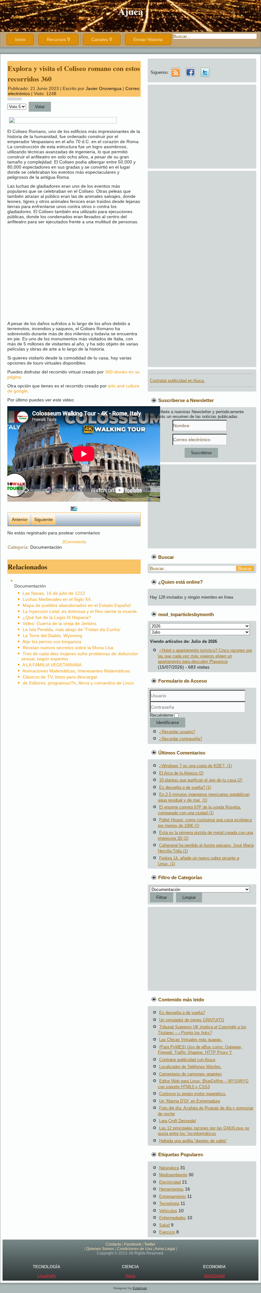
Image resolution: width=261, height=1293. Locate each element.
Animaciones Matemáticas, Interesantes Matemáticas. (76, 670)
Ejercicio (167, 1232)
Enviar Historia (148, 39)
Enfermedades (172, 1217)
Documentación (46, 547)
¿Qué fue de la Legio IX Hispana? (57, 617)
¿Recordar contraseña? (180, 738)
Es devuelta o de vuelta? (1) (185, 787)
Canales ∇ (101, 39)
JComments (74, 541)
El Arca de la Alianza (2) (181, 773)
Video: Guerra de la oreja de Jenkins (59, 623)
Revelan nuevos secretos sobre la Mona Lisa (68, 647)
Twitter (149, 1244)
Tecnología (169, 1203)
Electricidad (170, 1182)
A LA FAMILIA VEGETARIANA (51, 664)
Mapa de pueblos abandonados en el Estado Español (76, 605)
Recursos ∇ (58, 39)
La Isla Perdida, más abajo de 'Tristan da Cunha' (72, 629)
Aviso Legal (165, 1249)
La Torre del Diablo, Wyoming (52, 635)
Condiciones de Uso (134, 1249)
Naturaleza (169, 1167)
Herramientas (171, 1189)
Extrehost (140, 1288)
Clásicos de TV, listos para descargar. (60, 676)
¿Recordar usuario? (177, 731)
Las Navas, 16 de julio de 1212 (54, 593)
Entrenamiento (172, 1196)
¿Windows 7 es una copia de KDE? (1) (195, 765)
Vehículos (168, 1210)
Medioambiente (173, 1174)
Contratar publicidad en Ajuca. (177, 380)
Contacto (113, 1244)
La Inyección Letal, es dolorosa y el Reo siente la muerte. (80, 611)
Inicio (20, 39)
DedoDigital (214, 1276)
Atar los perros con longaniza (51, 641)
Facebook (132, 1244)
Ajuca (130, 11)
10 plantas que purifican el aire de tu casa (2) (200, 780)
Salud (164, 1225)
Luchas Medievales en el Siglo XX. (57, 599)
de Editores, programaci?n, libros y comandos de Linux (78, 682)
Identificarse (167, 722)
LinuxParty (46, 1276)
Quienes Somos (100, 1249)
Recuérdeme (161, 715)
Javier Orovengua (104, 88)
